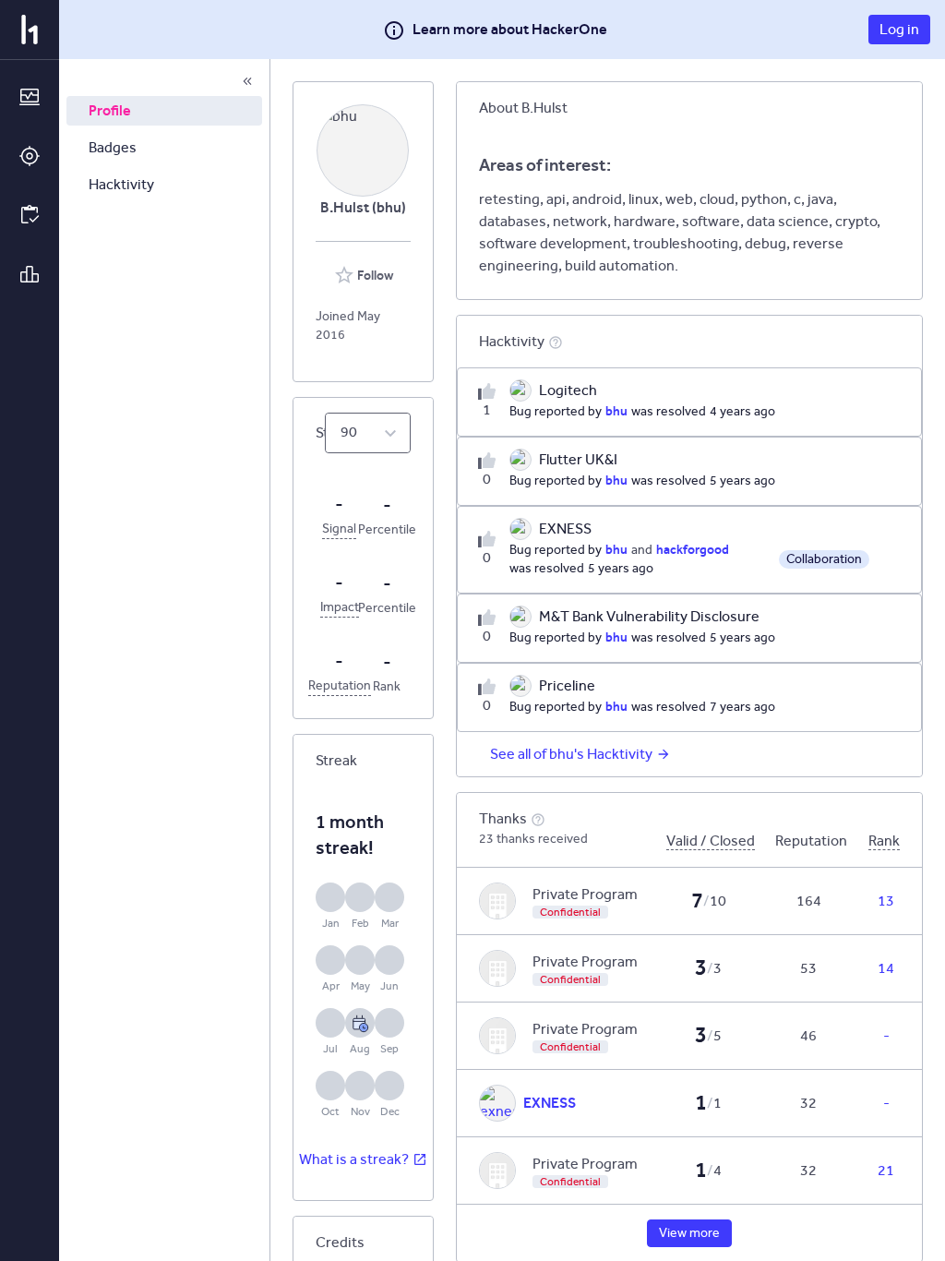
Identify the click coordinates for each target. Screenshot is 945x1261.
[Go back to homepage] (29, 29)
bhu (616, 410)
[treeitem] (164, 111)
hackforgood (692, 549)
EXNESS (549, 1102)
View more (689, 1233)
